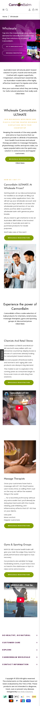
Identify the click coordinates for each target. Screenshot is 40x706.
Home (5, 16)
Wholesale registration (19, 238)
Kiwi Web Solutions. (25, 692)
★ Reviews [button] (2, 355)
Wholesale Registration (14, 53)
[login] (29, 10)
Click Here (20, 94)
